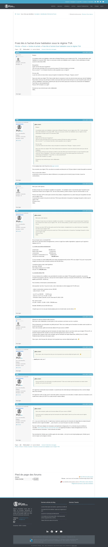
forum (18, 14)
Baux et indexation (82, 6)
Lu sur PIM (79, 1)
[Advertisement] (54, 29)
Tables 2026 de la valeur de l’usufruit (49, 520)
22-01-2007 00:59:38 (87, 183)
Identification (44, 14)
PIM (17, 120)
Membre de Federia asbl (38, 542)
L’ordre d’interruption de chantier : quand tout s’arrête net (54, 506)
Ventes (53, 6)
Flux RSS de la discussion (86, 476)
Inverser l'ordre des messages (49, 49)
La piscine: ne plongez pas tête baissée (50, 513)
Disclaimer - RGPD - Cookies (19, 525)
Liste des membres (88, 483)
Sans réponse (90, 14)
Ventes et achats (34, 46)
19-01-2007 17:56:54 (87, 120)
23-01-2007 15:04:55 (87, 404)
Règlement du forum (77, 483)
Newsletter (91, 1)
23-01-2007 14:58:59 (87, 374)
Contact (85, 1)
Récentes (84, 14)
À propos (73, 1)
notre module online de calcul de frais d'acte (48, 427)
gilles (17, 52)
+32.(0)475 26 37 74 (23, 518)
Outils (73, 6)
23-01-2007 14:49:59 (87, 316)
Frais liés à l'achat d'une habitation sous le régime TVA (61, 46)
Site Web (19, 140)
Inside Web (74, 545)
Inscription (37, 14)
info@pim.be (22, 519)
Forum (96, 6)
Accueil (67, 1)
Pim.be (17, 46)
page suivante (55, 166)
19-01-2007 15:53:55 (87, 52)
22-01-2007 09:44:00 (87, 210)
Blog (102, 6)
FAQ (91, 6)
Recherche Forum (52, 14)
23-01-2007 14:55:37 (87, 347)
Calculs (60, 6)
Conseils (66, 6)
